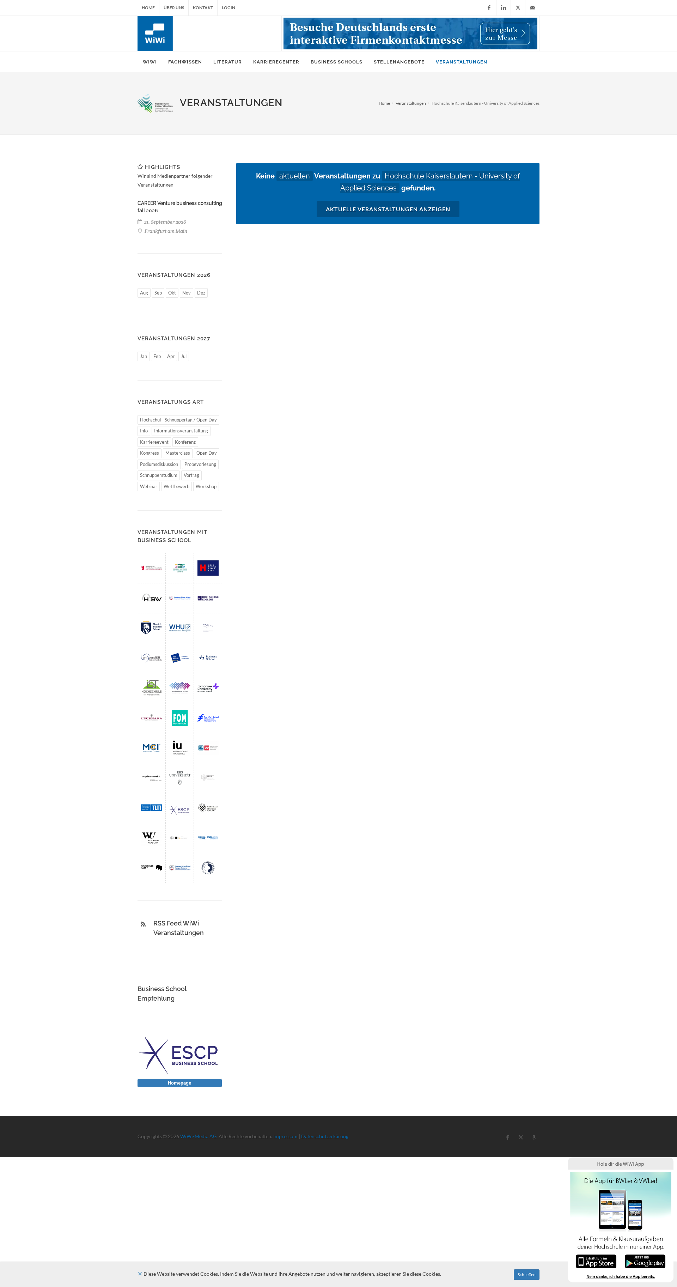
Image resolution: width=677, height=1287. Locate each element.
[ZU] (151, 778)
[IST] (151, 688)
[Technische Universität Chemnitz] (179, 568)
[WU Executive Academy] (151, 838)
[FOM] (179, 718)
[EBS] (179, 778)
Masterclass (177, 453)
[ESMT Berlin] (179, 658)
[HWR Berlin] (151, 568)
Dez (201, 293)
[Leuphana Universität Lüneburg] (151, 718)
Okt (172, 293)
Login (228, 7)
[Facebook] (489, 8)
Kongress (149, 453)
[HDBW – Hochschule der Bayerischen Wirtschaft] (151, 598)
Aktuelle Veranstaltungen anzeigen (388, 209)
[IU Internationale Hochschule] (179, 748)
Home (148, 7)
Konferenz (185, 442)
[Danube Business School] (208, 868)
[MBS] (151, 628)
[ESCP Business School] (179, 808)
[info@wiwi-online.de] (532, 8)
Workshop (206, 486)
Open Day (206, 453)
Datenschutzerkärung (324, 1136)
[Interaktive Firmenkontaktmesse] (410, 33)
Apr (171, 356)
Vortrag (191, 475)
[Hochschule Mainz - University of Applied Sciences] (151, 868)
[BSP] (179, 598)
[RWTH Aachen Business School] (208, 838)
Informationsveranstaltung (181, 430)
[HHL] (179, 838)
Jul (184, 356)
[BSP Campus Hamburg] (179, 868)
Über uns (174, 7)
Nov (186, 293)
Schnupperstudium (158, 475)
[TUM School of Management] (151, 808)
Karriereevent (154, 442)
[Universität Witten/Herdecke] (151, 658)
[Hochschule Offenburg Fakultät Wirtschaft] (208, 568)
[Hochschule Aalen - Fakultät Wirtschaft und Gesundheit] (179, 688)
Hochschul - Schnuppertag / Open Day (178, 420)
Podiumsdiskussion (159, 464)
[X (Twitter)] (518, 8)
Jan (143, 356)
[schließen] (140, 1274)
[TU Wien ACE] (208, 748)
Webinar (148, 486)
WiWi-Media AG (198, 1136)
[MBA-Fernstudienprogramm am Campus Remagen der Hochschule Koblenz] (208, 598)
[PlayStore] (645, 1261)
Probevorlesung (200, 464)
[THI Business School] (208, 658)
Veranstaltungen (411, 103)
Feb (157, 356)
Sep (158, 293)
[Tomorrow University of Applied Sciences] (208, 688)
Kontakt (203, 7)
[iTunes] (596, 1261)
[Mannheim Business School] (208, 808)
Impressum (285, 1136)
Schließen (527, 1274)
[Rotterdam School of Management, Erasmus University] (208, 628)
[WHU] (179, 628)
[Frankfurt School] (208, 718)
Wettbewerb (176, 486)
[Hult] (208, 778)
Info (144, 430)
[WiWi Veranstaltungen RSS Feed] (143, 924)
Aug (144, 293)
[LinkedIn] (503, 8)
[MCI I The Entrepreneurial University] (151, 748)
